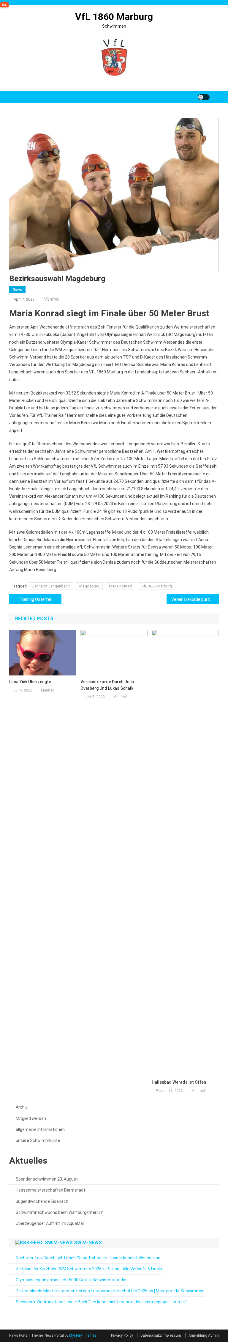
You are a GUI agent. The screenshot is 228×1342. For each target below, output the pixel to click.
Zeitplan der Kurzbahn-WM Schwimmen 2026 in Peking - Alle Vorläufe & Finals (89, 1268)
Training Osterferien (38, 599)
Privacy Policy (122, 1335)
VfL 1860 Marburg (114, 16)
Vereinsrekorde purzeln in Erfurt (195, 599)
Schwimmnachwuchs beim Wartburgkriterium (60, 1212)
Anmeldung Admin (204, 1335)
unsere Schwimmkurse (38, 1140)
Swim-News (88, 1242)
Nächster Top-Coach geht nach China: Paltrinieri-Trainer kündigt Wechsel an (88, 1257)
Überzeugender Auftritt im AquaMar (50, 1223)
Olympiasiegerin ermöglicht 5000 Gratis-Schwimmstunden (72, 1279)
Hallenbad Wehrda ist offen (179, 1082)
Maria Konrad (120, 586)
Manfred (51, 299)
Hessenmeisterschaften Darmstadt (50, 1190)
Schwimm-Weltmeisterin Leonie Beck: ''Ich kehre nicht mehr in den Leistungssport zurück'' (101, 1301)
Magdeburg (89, 586)
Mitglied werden (31, 1118)
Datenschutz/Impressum (160, 1335)
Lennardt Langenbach (51, 586)
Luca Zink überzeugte (30, 681)
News (17, 289)
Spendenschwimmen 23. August (47, 1179)
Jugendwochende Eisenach (42, 1201)
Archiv (22, 1107)
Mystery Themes (82, 1335)
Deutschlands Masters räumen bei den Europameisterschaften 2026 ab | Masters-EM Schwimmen (110, 1290)
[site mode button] (204, 97)
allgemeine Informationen (40, 1129)
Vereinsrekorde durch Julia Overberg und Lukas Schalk (107, 685)
